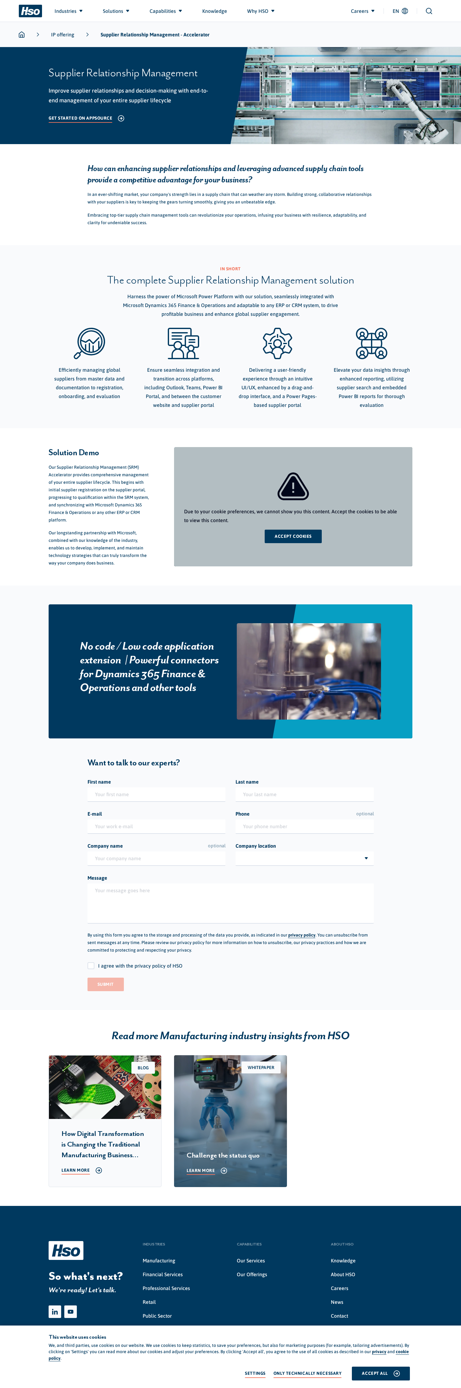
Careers (339, 1288)
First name (99, 782)
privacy (379, 1351)
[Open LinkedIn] (55, 1311)
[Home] (30, 11)
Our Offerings (252, 1274)
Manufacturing (159, 1260)
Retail (149, 1302)
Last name (247, 782)
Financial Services (163, 1274)
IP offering (62, 34)
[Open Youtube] (70, 1311)
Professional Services (166, 1288)
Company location (256, 846)
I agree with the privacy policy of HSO (140, 966)
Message (97, 878)
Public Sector (157, 1316)
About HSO (343, 1274)
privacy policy (301, 934)
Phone (305, 814)
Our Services (251, 1260)
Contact (339, 1316)
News (337, 1302)
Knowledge (343, 1260)
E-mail (94, 814)
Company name (156, 846)
